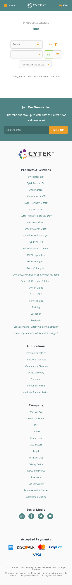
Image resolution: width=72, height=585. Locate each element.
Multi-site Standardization (36, 392)
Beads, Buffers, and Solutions (36, 281)
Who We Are (36, 412)
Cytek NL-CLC (36, 242)
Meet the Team (36, 418)
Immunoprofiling (36, 385)
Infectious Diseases (36, 359)
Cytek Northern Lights (36, 202)
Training (36, 307)
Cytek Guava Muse (36, 228)
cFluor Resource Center (36, 248)
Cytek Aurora (36, 189)
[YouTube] (50, 516)
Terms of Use (36, 457)
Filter (53, 44)
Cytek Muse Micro (36, 222)
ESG (36, 425)
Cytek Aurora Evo (36, 183)
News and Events (36, 470)
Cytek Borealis (36, 176)
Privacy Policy (36, 464)
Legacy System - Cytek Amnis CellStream (36, 326)
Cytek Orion (36, 209)
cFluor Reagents (36, 261)
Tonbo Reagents (36, 268)
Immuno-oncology (36, 353)
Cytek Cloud (36, 287)
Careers (36, 431)
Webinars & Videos (36, 496)
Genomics (36, 379)
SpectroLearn (36, 483)
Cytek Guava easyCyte (36, 235)
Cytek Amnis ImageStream (36, 215)
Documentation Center (36, 490)
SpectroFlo (36, 294)
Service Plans (36, 300)
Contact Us (36, 438)
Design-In (36, 320)
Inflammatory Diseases (36, 366)
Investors (36, 477)
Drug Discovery (36, 372)
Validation (36, 313)
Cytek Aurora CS (36, 196)
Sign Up (58, 130)
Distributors (36, 444)
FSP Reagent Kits (36, 255)
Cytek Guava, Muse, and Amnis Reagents (36, 274)
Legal (36, 451)
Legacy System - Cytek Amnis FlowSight (36, 333)
